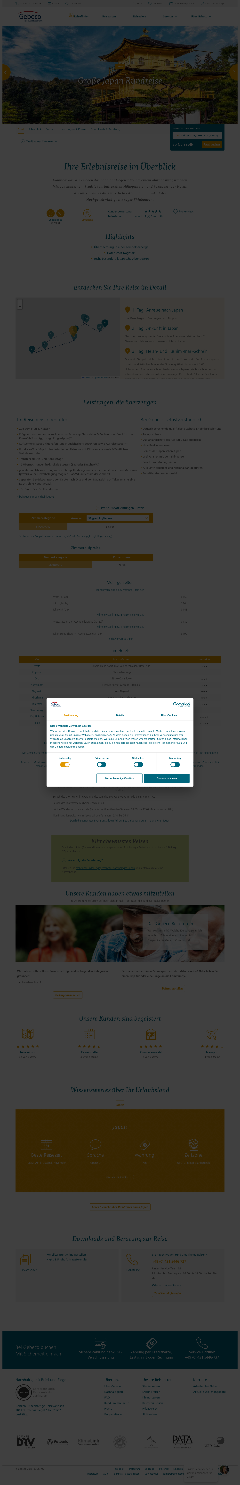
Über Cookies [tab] (169, 715)
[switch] (101, 764)
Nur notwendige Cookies (119, 778)
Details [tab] (120, 715)
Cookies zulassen (167, 778)
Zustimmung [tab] (71, 715)
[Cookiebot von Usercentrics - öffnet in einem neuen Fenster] (175, 704)
